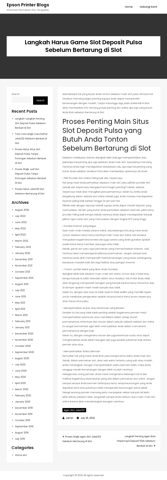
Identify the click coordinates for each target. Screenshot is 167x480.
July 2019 (20, 438)
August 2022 (22, 210)
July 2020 (20, 364)
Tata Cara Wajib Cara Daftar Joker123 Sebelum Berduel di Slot (31, 138)
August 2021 (21, 284)
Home (129, 7)
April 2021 (20, 309)
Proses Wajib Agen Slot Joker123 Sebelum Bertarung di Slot (81, 439)
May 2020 (20, 377)
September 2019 (24, 426)
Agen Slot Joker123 (74, 410)
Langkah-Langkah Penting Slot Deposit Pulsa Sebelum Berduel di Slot (30, 123)
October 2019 (22, 420)
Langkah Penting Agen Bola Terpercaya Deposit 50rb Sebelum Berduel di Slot (135, 441)
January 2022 (22, 253)
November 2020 (24, 339)
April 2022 (20, 234)
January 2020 (22, 401)
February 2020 (23, 395)
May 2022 (20, 228)
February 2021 (22, 321)
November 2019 (23, 414)
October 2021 (22, 271)
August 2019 (22, 432)
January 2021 (22, 327)
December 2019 (24, 407)
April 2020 (20, 383)
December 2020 (24, 333)
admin (69, 418)
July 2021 (20, 290)
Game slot (21, 455)
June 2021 (20, 296)
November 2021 (23, 265)
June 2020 (21, 370)
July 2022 (20, 216)
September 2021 (24, 278)
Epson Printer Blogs (28, 5)
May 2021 (20, 302)
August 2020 (22, 358)
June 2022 (21, 222)
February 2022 (23, 247)
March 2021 (21, 315)
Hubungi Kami (148, 7)
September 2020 (24, 352)
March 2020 (21, 389)
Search (16, 94)
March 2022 (21, 240)
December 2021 (24, 259)
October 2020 (23, 346)
